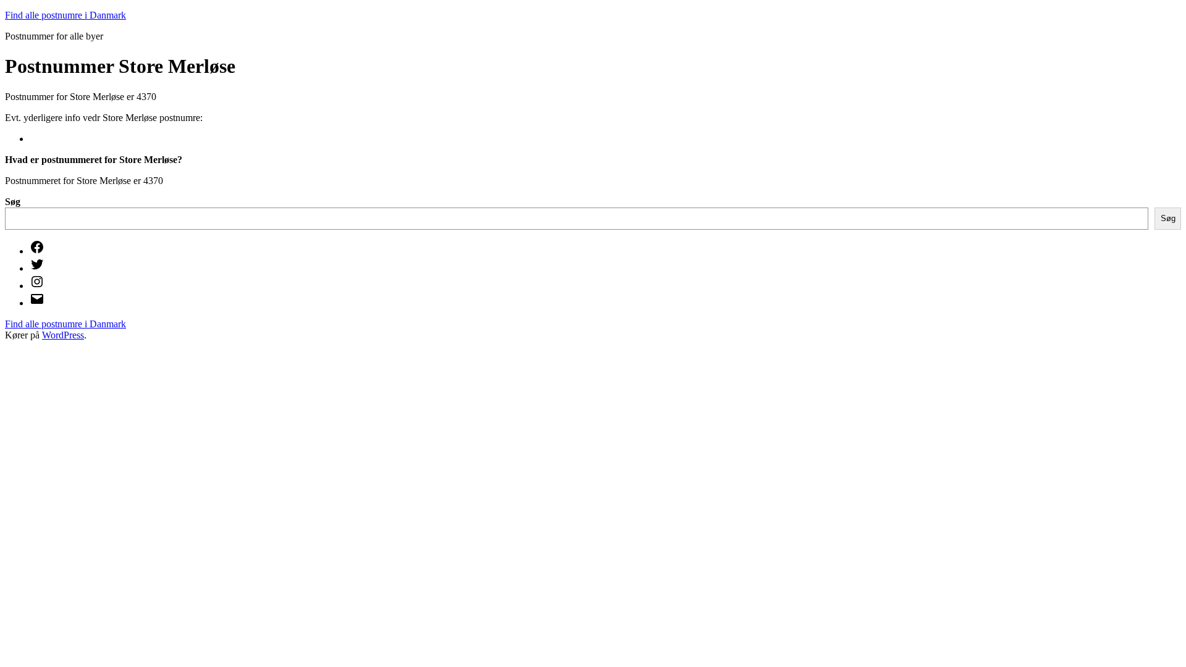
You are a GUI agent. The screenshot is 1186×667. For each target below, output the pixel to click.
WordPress (63, 335)
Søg (12, 201)
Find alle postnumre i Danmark (65, 15)
